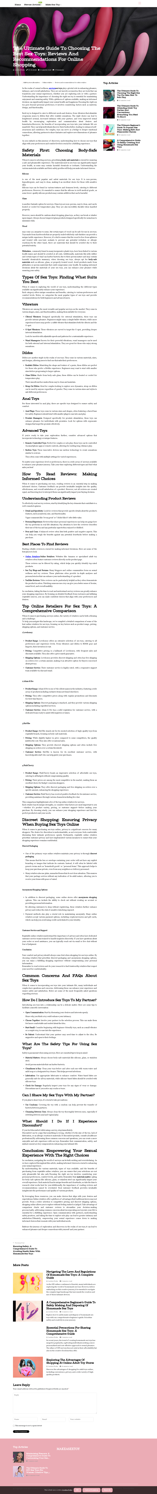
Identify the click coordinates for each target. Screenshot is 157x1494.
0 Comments (59, 70)
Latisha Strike (20, 70)
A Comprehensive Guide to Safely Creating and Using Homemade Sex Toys (128, 143)
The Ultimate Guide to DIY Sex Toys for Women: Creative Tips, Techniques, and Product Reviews (38, 1470)
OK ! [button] (77, 1490)
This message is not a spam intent (28, 1426)
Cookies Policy (67, 1490)
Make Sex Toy (53, 4)
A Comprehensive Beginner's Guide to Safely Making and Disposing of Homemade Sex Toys (71, 1305)
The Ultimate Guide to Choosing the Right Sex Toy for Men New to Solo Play (128, 94)
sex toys (52, 88)
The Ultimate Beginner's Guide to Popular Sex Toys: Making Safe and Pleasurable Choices (128, 128)
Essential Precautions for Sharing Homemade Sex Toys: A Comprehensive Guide (68, 1331)
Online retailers (47, 83)
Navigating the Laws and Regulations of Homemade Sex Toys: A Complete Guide (71, 1275)
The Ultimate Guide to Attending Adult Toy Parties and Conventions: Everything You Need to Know (128, 111)
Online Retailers (32, 556)
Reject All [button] (107, 1490)
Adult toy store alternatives (31, 83)
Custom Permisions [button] (91, 1490)
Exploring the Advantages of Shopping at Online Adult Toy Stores (70, 1361)
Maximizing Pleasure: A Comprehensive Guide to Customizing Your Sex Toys (38, 1455)
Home (18, 4)
